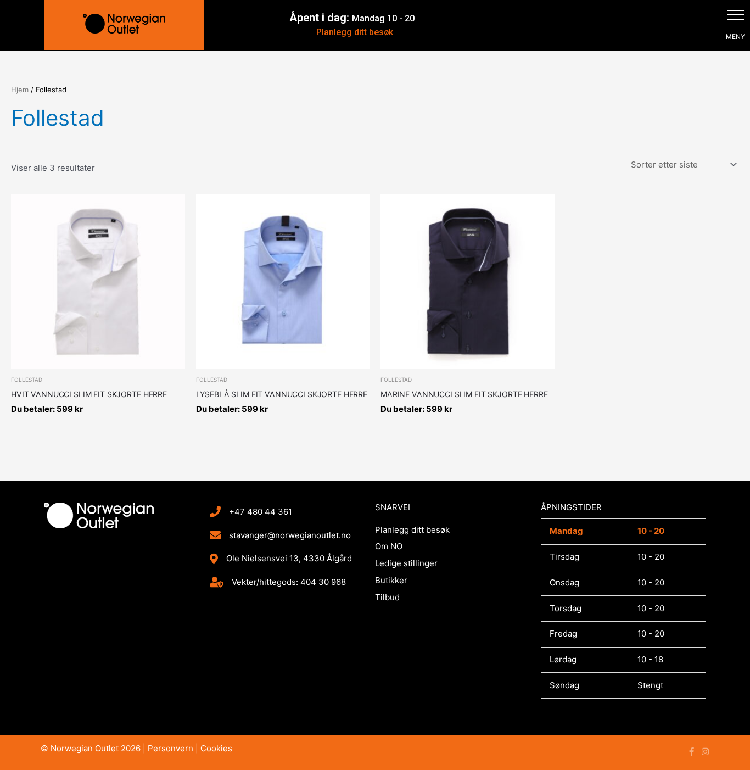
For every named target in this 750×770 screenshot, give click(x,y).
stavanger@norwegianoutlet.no (290, 535)
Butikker (391, 580)
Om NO (388, 546)
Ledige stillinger (406, 563)
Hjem (20, 89)
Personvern (170, 748)
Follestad (26, 379)
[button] (735, 14)
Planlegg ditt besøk (354, 32)
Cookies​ (216, 748)
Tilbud (387, 597)
